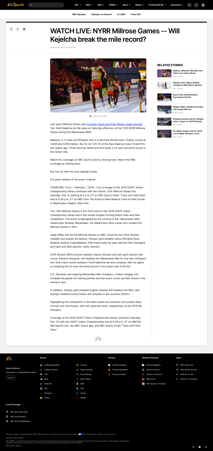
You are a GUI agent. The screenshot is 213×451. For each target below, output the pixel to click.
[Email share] (24, 29)
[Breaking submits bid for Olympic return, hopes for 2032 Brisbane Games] (164, 122)
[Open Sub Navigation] (80, 4)
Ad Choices (62, 434)
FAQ (35, 434)
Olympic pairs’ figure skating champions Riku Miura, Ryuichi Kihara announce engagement (187, 83)
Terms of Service (110, 434)
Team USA (136, 14)
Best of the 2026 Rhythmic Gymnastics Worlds (185, 95)
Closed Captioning (26, 434)
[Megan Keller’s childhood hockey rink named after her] (164, 110)
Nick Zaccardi (178, 76)
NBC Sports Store (43, 434)
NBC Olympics (79, 14)
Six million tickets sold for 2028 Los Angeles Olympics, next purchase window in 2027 (187, 132)
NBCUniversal (19, 438)
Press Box (54, 434)
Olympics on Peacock (101, 14)
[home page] (15, 5)
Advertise (9, 434)
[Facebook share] (11, 29)
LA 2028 (121, 14)
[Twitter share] (17, 29)
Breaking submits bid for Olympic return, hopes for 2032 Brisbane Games (188, 120)
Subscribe (11, 378)
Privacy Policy (72, 434)
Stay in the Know (13, 368)
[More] (189, 4)
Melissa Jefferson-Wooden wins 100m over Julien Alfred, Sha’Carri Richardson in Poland (188, 71)
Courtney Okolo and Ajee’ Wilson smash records (114, 124)
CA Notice (100, 434)
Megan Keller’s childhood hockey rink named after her (188, 108)
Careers (16, 434)
